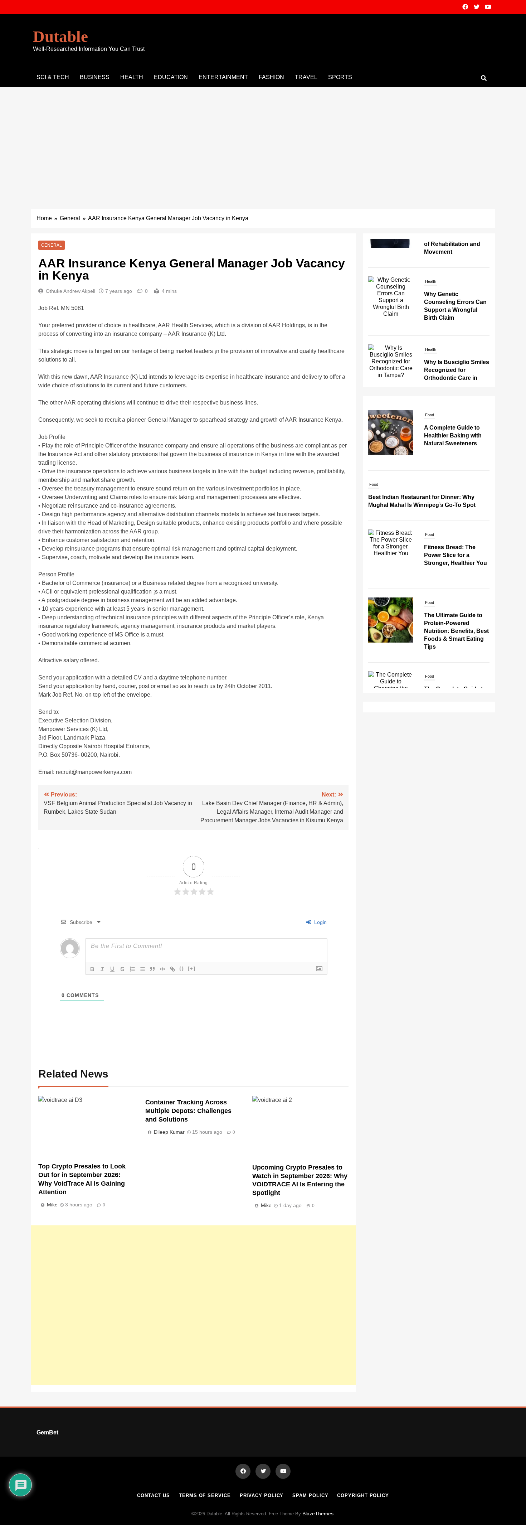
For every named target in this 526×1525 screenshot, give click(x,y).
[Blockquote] (152, 969)
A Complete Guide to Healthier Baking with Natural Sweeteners (453, 435)
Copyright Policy (363, 1495)
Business (94, 77)
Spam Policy (310, 1495)
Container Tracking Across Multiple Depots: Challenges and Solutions (188, 1111)
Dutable (60, 36)
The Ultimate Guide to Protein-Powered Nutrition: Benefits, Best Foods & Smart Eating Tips (456, 631)
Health (131, 77)
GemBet (47, 1432)
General (51, 245)
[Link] (172, 969)
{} (181, 968)
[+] (192, 968)
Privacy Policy (262, 1495)
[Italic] (102, 969)
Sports (340, 77)
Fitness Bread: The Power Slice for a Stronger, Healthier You (455, 555)
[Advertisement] (263, 141)
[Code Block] (162, 969)
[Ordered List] (132, 969)
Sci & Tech (52, 77)
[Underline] (112, 969)
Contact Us (153, 1495)
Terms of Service (205, 1495)
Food (429, 415)
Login (320, 922)
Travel (306, 77)
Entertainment (223, 77)
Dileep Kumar (169, 1132)
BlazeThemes (317, 1513)
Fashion (271, 77)
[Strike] (122, 969)
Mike (52, 1204)
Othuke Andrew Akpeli (70, 291)
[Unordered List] (142, 969)
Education (171, 77)
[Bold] (92, 969)
